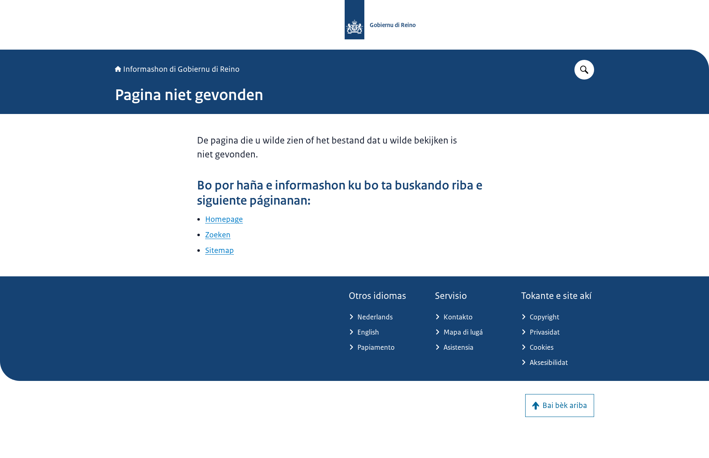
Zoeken (218, 235)
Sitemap (219, 250)
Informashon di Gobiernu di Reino (181, 69)
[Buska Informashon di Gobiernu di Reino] (584, 70)
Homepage (224, 219)
